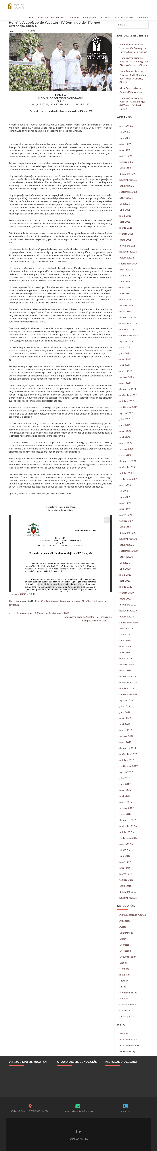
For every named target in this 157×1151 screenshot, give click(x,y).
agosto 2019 (126, 628)
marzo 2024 (125, 299)
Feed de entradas (128, 1039)
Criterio (123, 938)
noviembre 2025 (128, 179)
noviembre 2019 (128, 610)
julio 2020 (124, 562)
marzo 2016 (125, 873)
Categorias (105, 17)
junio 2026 (124, 137)
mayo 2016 (125, 861)
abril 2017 (124, 795)
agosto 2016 (126, 843)
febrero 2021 (126, 520)
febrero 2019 (126, 664)
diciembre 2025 (127, 173)
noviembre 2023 (128, 323)
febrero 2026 (126, 161)
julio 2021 (124, 490)
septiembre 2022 (128, 407)
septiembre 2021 (128, 478)
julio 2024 (124, 275)
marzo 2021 (125, 514)
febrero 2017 (126, 807)
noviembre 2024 (128, 251)
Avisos (122, 926)
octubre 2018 (126, 688)
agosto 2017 (126, 772)
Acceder (123, 1033)
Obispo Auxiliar (127, 1004)
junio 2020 (124, 568)
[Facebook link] (76, 1131)
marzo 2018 (125, 730)
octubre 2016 (126, 831)
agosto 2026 (126, 125)
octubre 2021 (126, 472)
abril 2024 (124, 293)
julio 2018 (124, 706)
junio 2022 (124, 425)
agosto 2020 (126, 556)
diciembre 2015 (127, 891)
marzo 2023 (125, 371)
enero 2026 (125, 167)
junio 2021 (124, 496)
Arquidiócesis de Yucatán (46, 601)
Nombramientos (128, 992)
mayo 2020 (125, 574)
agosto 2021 (126, 484)
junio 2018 (124, 712)
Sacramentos (58, 17)
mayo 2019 (125, 646)
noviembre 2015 (128, 897)
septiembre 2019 (128, 622)
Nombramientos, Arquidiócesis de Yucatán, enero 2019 (39, 613)
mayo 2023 (125, 359)
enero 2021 (125, 526)
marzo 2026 (125, 155)
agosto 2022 (126, 413)
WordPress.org (127, 1051)
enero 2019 (125, 670)
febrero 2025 (126, 233)
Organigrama (89, 17)
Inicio (31, 17)
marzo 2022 (125, 443)
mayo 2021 (125, 502)
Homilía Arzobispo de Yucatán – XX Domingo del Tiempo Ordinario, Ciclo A (133, 48)
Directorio (73, 17)
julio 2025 (124, 203)
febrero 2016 (126, 879)
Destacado (76, 601)
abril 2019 (124, 652)
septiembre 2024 (128, 263)
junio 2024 (124, 281)
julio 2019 (124, 634)
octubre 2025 (126, 185)
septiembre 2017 (128, 766)
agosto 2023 (126, 341)
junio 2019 (124, 640)
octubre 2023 (126, 329)
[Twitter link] (80, 1131)
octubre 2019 (126, 616)
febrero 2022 (126, 448)
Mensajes (124, 980)
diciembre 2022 (127, 389)
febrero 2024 (126, 305)
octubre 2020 (126, 544)
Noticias (123, 998)
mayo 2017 (125, 790)
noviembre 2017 (128, 754)
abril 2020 (124, 580)
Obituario (124, 1010)
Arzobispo (42, 17)
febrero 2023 (126, 377)
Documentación (127, 956)
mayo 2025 (125, 215)
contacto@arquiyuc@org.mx (78, 1110)
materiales (124, 974)
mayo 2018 (125, 718)
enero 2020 (125, 598)
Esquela (123, 962)
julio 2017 (124, 778)
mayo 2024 (125, 287)
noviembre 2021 (128, 466)
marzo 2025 (125, 227)
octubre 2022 (126, 401)
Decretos (124, 944)
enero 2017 (125, 813)
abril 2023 (124, 365)
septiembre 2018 (128, 694)
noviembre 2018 (128, 682)
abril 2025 (124, 221)
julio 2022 (124, 419)
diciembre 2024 (127, 245)
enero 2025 (125, 239)
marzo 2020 (125, 586)
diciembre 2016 (127, 819)
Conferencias (126, 932)
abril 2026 (124, 149)
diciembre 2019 (127, 604)
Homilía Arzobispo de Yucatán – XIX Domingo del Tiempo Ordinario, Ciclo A (133, 61)
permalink (14, 604)
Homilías (86, 601)
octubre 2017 (126, 760)
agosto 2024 (126, 269)
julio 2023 (124, 347)
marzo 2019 (125, 658)
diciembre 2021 (127, 460)
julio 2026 (124, 131)
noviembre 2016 (128, 825)
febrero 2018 (126, 736)
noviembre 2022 (128, 395)
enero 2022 (125, 454)
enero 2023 (125, 383)
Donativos (142, 17)
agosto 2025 (126, 197)
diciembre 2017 (127, 748)
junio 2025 (124, 209)
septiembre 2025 (128, 191)
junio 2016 (124, 855)
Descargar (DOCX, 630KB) (23, 593)
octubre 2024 (126, 257)
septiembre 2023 (128, 335)
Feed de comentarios (130, 1045)
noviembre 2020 (128, 538)
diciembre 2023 (127, 317)
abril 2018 (124, 724)
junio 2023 (124, 353)
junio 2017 (124, 784)
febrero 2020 (126, 592)
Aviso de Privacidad (124, 17)
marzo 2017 (125, 801)
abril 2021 (124, 508)
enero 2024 (125, 311)
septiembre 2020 (128, 550)
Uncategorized (127, 1016)
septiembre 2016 (128, 837)
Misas (122, 986)
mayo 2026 (125, 143)
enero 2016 (125, 885)
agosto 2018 (126, 700)
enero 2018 (125, 742)
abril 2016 (124, 867)
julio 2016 (124, 849)
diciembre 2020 (127, 532)
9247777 (125, 1111)
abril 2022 (124, 437)
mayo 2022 (125, 431)
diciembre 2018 (127, 676)
